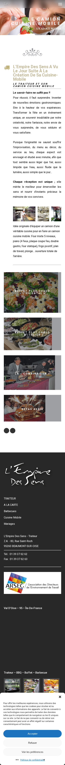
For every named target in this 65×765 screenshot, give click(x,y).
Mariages (9, 523)
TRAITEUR (10, 498)
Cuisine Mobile (12, 517)
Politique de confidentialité (32, 760)
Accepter (33, 733)
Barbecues (10, 511)
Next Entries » (12, 430)
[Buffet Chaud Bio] (32, 686)
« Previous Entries (6, 430)
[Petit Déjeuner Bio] (52, 686)
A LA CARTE (11, 504)
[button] (60, 696)
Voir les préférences (32, 752)
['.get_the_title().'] (33, 293)
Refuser (32, 742)
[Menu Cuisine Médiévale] (13, 686)
